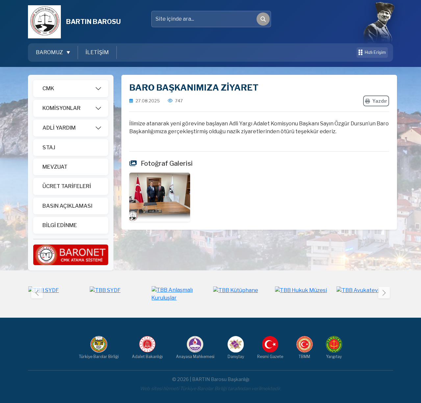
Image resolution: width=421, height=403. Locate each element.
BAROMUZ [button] (50, 52)
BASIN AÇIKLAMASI (67, 206)
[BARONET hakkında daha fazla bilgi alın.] (70, 254)
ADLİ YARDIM (59, 128)
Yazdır (379, 101)
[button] (384, 292)
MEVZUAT (54, 167)
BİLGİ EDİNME (59, 225)
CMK (48, 88)
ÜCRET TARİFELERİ (66, 186)
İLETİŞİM (97, 52)
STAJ (48, 147)
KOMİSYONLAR (61, 108)
